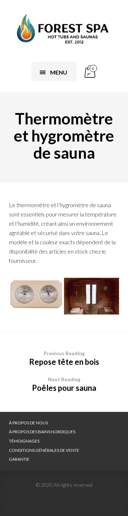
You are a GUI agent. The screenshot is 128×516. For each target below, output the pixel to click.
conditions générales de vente (44, 450)
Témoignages (24, 441)
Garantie (19, 459)
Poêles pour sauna (64, 384)
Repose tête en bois (64, 358)
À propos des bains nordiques (42, 431)
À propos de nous (28, 422)
